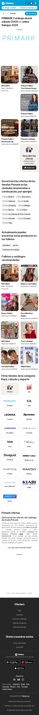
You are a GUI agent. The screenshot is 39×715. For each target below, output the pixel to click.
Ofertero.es (25, 696)
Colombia (5, 687)
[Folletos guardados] (27, 3)
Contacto (19, 615)
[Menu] (35, 3)
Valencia (8, 201)
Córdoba (24, 218)
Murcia (8, 210)
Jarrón (15, 245)
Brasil (23, 684)
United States (7, 689)
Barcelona (23, 197)
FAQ (19, 611)
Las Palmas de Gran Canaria (16, 214)
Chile (27, 684)
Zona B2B (19, 647)
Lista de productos (19, 627)
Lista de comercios (19, 623)
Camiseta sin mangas (10, 250)
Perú (18, 687)
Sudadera (6, 245)
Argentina (16, 684)
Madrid (8, 197)
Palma (21, 210)
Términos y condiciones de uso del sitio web (19, 706)
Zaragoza (9, 205)
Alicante (8, 218)
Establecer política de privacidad (19, 701)
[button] (31, 3)
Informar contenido (19, 619)
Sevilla (23, 201)
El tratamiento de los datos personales (19, 710)
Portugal (24, 687)
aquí (21, 534)
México (13, 687)
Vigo (7, 223)
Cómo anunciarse (19, 643)
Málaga (24, 205)
